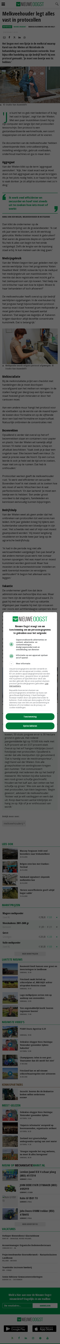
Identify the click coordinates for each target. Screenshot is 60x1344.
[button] (30, 663)
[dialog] (30, 672)
